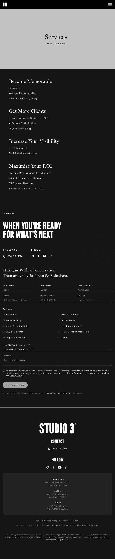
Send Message (17, 385)
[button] (110, 4)
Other (65, 337)
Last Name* (45, 286)
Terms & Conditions (61, 525)
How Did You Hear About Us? (16, 345)
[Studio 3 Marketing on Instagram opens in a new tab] (32, 256)
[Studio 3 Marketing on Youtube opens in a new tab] (44, 256)
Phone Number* (47, 296)
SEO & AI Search (15, 331)
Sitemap (95, 525)
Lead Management (72, 326)
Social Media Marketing (23, 153)
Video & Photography (17, 326)
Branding (14, 88)
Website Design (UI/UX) (22, 93)
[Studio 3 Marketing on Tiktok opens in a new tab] (51, 256)
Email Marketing (19, 148)
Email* (6, 296)
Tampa (57, 502)
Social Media (68, 320)
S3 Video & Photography (23, 98)
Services (61, 44)
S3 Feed (19, 525)
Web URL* (81, 296)
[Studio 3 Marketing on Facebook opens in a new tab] (38, 256)
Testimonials (42, 525)
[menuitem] (32, 256)
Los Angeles (58, 479)
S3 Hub (29, 525)
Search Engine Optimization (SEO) (29, 118)
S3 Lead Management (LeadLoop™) (30, 173)
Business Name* (84, 286)
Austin (57, 491)
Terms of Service (70, 393)
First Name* (8, 286)
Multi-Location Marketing (75, 331)
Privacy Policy (16, 376)
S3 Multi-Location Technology (26, 178)
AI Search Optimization (22, 123)
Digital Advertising (20, 128)
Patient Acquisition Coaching (26, 188)
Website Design (14, 320)
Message (7, 355)
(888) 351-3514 (62, 540)
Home (50, 44)
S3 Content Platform (21, 183)
